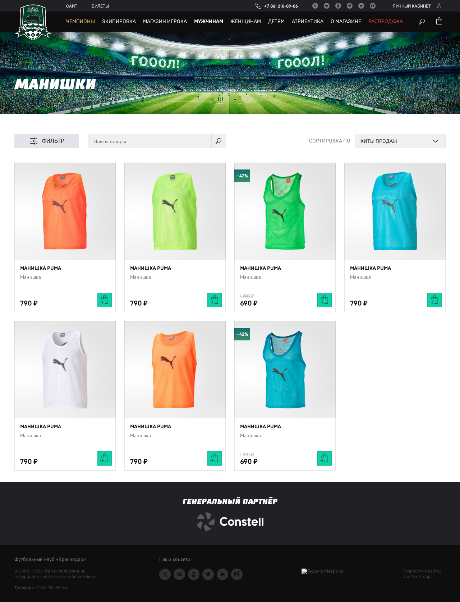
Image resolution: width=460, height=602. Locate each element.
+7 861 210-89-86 (51, 587)
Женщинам (245, 21)
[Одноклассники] (338, 6)
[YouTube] (361, 6)
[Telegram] (350, 6)
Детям (276, 21)
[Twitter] (315, 6)
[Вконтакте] (327, 6)
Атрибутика (307, 21)
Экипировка (119, 21)
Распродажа (385, 21)
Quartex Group (416, 576)
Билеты (100, 6)
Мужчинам (208, 21)
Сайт (71, 6)
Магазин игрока (165, 21)
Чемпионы (80, 21)
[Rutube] (373, 6)
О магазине (346, 21)
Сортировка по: (330, 141)
